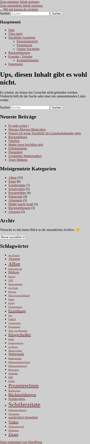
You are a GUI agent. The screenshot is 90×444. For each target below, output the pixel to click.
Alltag (12, 177)
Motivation (13, 370)
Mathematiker (15, 358)
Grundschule (14, 323)
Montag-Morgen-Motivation (27, 129)
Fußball (12, 319)
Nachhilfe (13, 373)
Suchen (5, 13)
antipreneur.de (15, 269)
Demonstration (15, 284)
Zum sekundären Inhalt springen (21, 5)
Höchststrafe (14, 327)
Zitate (12, 181)
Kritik (11, 339)
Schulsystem (16, 189)
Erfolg (11, 303)
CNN (10, 280)
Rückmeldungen (19, 52)
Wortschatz (13, 430)
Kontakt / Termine (20, 56)
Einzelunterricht (27, 41)
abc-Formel (13, 255)
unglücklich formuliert (23, 417)
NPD (10, 377)
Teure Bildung (17, 160)
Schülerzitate (16, 185)
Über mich (15, 34)
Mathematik (16, 354)
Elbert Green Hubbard (19, 295)
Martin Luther (15, 351)
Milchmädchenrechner (19, 362)
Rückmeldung (17, 137)
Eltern (11, 299)
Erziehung (17, 311)
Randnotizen (14, 391)
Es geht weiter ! (18, 125)
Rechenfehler (17, 193)
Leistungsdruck (15, 343)
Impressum (15, 64)
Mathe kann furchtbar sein (25, 144)
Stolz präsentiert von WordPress (21, 442)
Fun (10, 315)
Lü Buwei (13, 347)
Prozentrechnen (23, 385)
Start (11, 30)
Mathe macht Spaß (20, 204)
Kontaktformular (28, 60)
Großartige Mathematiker (25, 156)
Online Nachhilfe (28, 49)
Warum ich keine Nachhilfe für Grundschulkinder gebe (44, 133)
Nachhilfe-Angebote (21, 37)
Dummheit (15, 152)
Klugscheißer (19, 334)
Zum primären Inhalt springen (19, 2)
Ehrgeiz (12, 292)
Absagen (14, 211)
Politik (11, 381)
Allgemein (15, 200)
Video (13, 422)
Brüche (11, 277)
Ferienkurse (24, 45)
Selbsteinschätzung (17, 410)
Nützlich (14, 141)
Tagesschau (13, 414)
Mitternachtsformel (17, 366)
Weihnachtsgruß (16, 426)
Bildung (13, 272)
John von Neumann (17, 331)
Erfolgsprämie (17, 148)
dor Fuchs (13, 288)
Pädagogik (15, 196)
